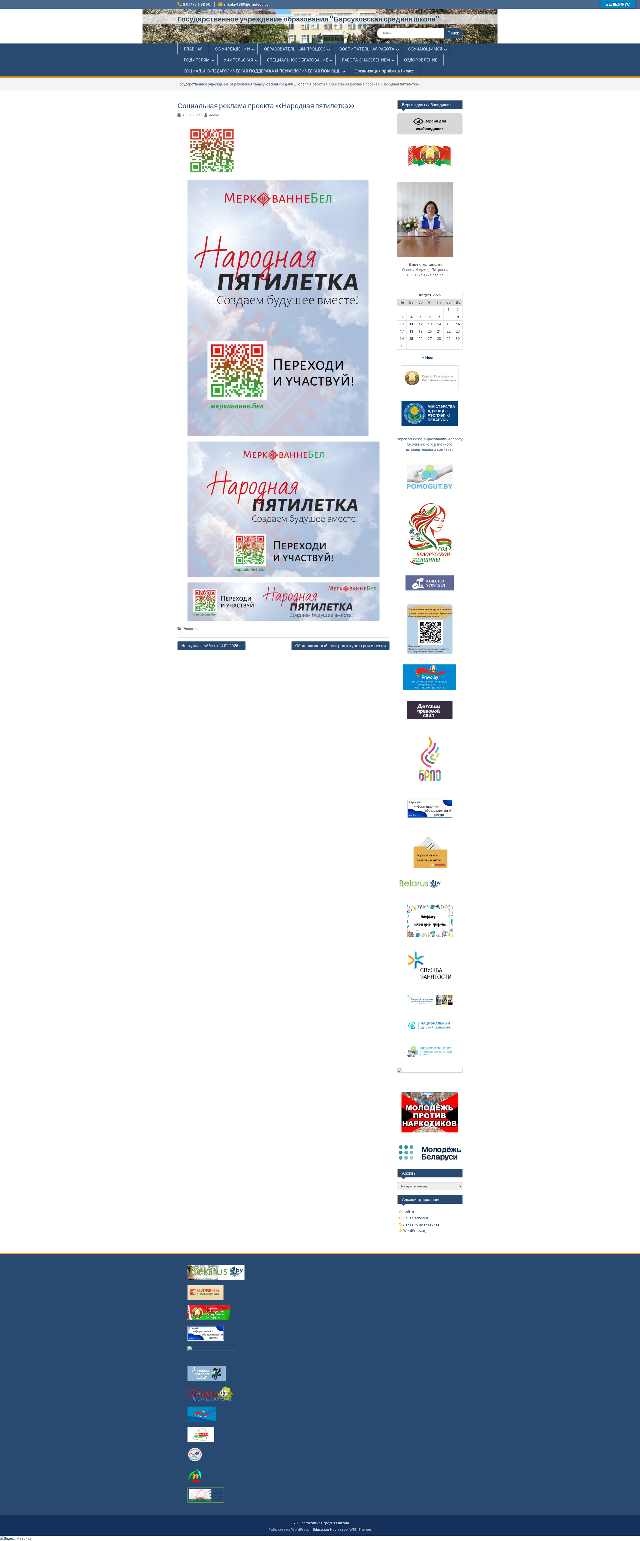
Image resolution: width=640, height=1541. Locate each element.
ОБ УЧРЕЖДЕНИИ (232, 49)
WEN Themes (361, 1529)
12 (420, 324)
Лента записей (415, 1218)
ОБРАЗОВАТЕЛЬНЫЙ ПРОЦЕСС (294, 49)
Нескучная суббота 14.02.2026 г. (211, 645)
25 (411, 338)
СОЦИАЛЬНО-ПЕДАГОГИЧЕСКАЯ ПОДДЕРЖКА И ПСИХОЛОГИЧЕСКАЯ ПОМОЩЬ (262, 71)
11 (411, 324)
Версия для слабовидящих (431, 125)
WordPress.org (415, 1230)
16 (458, 324)
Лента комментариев (421, 1224)
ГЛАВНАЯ (193, 49)
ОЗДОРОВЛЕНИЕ (420, 60)
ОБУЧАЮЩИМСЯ (425, 49)
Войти (408, 1211)
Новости (317, 84)
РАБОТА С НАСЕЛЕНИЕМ (366, 60)
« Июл (427, 357)
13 (430, 324)
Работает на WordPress (288, 1529)
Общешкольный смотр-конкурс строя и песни (340, 645)
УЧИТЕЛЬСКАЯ (238, 60)
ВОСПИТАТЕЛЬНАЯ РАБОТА (366, 49)
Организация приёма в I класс (384, 71)
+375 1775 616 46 (429, 274)
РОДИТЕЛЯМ (197, 60)
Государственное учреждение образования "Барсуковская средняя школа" (309, 18)
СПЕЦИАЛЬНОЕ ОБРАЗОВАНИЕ (297, 60)
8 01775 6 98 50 (196, 4)
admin (214, 114)
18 (411, 331)
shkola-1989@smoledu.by (246, 4)
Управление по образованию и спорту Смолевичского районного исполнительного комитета (429, 444)
